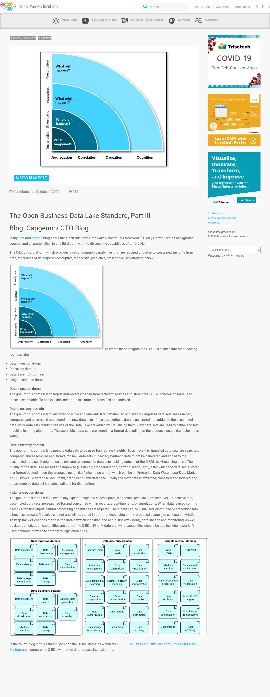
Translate (239, 256)
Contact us (215, 213)
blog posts (45, 38)
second (37, 238)
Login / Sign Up (203, 7)
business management (23, 38)
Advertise (223, 7)
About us (214, 223)
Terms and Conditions (222, 218)
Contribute (242, 7)
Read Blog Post (33, 178)
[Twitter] (257, 7)
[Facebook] (263, 7)
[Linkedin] (268, 7)
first (21, 238)
